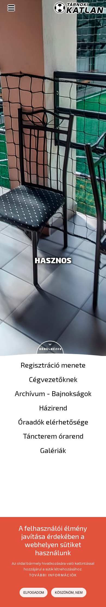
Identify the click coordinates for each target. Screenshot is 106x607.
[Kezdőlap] (78, 11)
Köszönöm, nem (69, 592)
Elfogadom (33, 592)
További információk (53, 575)
